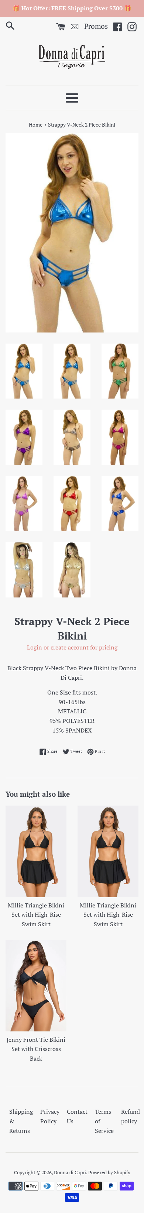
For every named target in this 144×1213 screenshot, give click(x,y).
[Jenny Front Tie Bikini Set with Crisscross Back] (36, 985)
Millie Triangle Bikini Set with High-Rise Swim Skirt (36, 914)
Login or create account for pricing (72, 647)
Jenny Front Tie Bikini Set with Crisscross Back (36, 1048)
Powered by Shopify (109, 1172)
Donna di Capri (70, 1172)
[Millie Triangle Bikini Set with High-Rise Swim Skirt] (36, 851)
